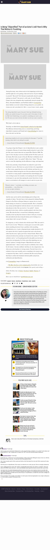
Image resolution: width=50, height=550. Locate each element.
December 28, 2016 (30, 143)
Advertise (19, 488)
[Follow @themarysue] (12, 284)
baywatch (9, 280)
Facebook (26, 271)
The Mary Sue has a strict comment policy (19, 265)
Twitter (21, 271)
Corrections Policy (19, 491)
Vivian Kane (4, 31)
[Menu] (2, 2)
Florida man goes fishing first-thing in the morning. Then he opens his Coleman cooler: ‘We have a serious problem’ (28, 402)
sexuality (33, 280)
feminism (13, 280)
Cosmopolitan (12, 261)
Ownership (37, 491)
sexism (30, 280)
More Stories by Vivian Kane (25, 309)
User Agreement (44, 488)
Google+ (8, 273)
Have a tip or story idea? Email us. (19, 438)
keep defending (32, 131)
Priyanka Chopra (25, 280)
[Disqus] (25, 463)
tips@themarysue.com (27, 276)
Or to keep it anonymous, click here (35, 438)
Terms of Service (29, 488)
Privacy (23, 488)
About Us (13, 488)
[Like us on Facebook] (15, 284)
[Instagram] (17, 284)
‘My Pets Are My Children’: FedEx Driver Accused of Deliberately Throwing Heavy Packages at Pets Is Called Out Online (28, 410)
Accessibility (37, 488)
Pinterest (36, 271)
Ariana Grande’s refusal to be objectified (31, 126)
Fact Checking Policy (29, 491)
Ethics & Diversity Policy (10, 491)
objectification (18, 280)
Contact (42, 491)
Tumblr (31, 271)
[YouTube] (22, 284)
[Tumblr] (19, 284)
